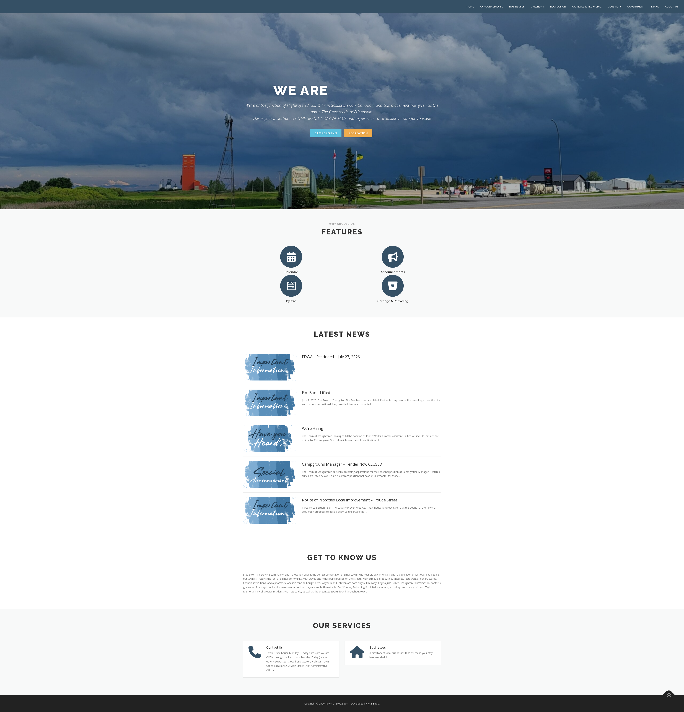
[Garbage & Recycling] (392, 285)
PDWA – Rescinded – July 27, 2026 (331, 356)
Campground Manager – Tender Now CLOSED (342, 464)
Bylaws (291, 301)
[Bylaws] (291, 285)
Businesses (517, 6)
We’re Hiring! (313, 428)
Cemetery (614, 6)
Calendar (537, 6)
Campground (326, 133)
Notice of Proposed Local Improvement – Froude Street (349, 500)
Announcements (491, 6)
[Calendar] (291, 256)
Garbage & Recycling (587, 6)
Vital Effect (373, 703)
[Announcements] (392, 256)
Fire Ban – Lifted (316, 392)
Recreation (558, 6)
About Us (672, 6)
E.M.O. (655, 6)
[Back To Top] (669, 695)
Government (636, 6)
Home (470, 6)
